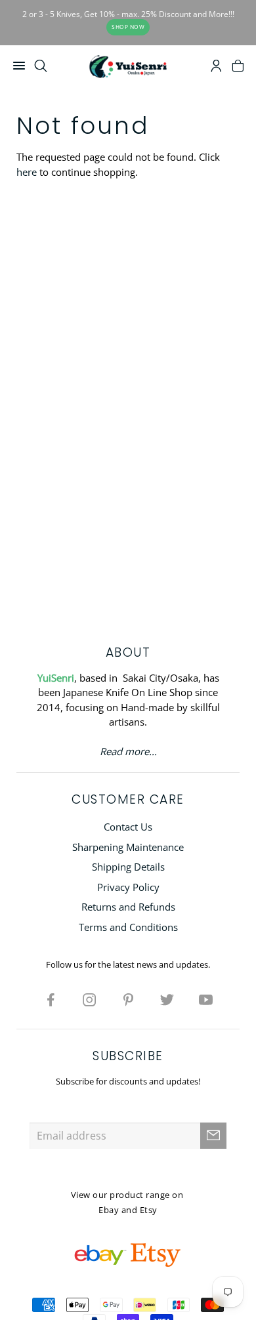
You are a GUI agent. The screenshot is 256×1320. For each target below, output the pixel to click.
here (26, 171)
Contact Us (128, 826)
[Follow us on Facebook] (50, 999)
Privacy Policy (128, 887)
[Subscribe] (213, 1136)
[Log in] (216, 67)
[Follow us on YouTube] (205, 999)
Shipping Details (128, 866)
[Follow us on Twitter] (166, 999)
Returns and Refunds (128, 906)
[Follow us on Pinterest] (128, 999)
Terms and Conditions (128, 927)
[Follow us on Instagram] (89, 999)
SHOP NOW (128, 26)
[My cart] (237, 67)
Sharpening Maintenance (128, 847)
